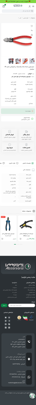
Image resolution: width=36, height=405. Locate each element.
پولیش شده (13, 84)
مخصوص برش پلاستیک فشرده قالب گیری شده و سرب (10, 101)
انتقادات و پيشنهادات (30, 295)
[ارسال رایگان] (26, 131)
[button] (20, 238)
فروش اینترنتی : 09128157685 (17, 374)
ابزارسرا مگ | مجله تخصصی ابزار (10, 290)
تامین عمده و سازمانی (12, 297)
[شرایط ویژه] (9, 144)
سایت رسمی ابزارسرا (28, 277)
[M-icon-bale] (9, 324)
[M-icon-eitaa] (5, 324)
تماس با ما (14, 292)
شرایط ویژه (10, 148)
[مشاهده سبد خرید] (3, 6)
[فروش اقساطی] (9, 131)
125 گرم (31, 104)
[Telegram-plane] (9, 320)
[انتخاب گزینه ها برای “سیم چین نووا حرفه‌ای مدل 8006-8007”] (2, 238)
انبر (20, 18)
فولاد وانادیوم (29, 91)
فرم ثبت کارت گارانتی (30, 297)
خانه (16, 285)
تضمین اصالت (26, 148)
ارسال (4, 305)
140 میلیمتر (13, 91)
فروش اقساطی (9, 135)
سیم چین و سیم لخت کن (25, 77)
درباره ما (15, 295)
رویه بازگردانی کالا (31, 290)
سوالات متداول (32, 285)
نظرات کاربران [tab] (12, 163)
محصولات (33, 18)
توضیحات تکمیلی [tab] (27, 163)
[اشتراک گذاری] (32, 35)
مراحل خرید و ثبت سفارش (29, 288)
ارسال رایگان (26, 135)
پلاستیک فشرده (29, 84)
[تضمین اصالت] (26, 144)
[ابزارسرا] (18, 6)
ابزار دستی (25, 18)
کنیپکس (30, 74)
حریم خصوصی (32, 292)
